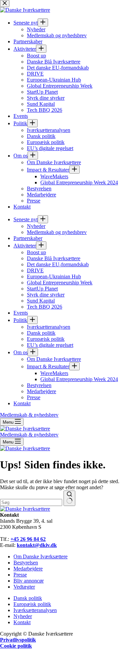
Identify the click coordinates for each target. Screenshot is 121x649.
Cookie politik (16, 646)
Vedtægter (24, 587)
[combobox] (31, 502)
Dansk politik (27, 598)
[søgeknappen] (69, 498)
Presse (20, 574)
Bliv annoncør (28, 581)
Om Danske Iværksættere (40, 556)
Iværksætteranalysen (35, 610)
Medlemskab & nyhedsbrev (29, 434)
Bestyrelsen (25, 562)
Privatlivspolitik (18, 640)
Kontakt (22, 622)
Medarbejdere (28, 568)
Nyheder (22, 616)
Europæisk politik (32, 604)
